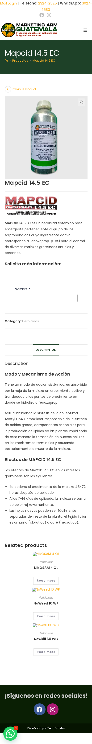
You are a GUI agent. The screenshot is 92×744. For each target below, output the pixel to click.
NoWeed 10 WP (46, 603)
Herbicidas (30, 321)
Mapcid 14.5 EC (44, 60)
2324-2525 (47, 3)
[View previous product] (8, 89)
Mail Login (8, 3)
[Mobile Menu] (83, 30)
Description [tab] (46, 350)
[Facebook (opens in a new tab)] (42, 15)
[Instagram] (53, 709)
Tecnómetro (56, 728)
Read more (46, 581)
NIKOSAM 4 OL (46, 567)
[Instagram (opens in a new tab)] (49, 15)
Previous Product (24, 89)
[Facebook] (40, 709)
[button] (81, 102)
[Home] (6, 60)
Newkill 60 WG (46, 639)
